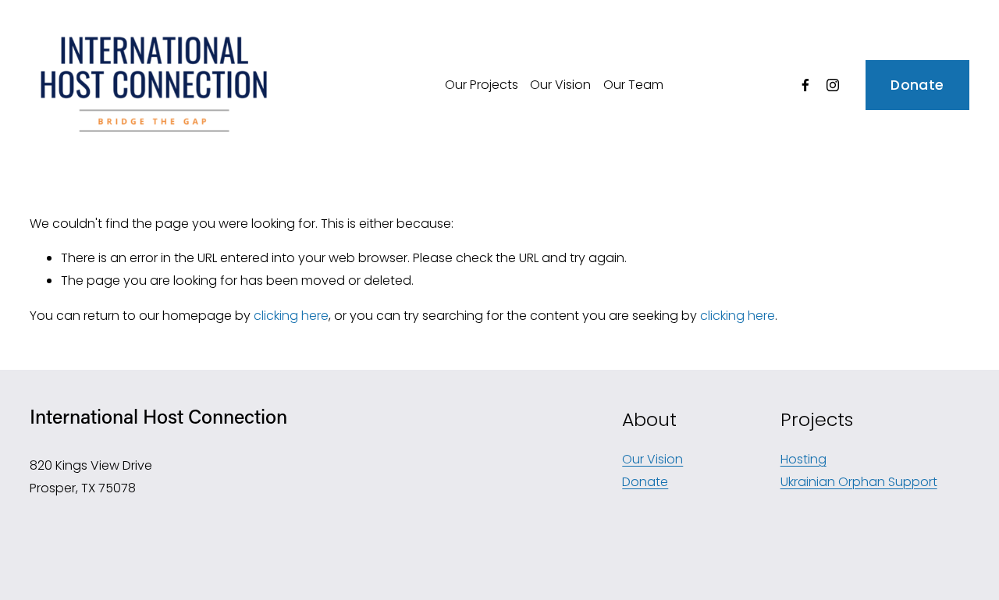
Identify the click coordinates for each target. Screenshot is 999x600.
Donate (917, 85)
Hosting (803, 459)
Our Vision (560, 85)
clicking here (291, 316)
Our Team (633, 85)
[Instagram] (833, 85)
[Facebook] (805, 85)
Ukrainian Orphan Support (858, 482)
